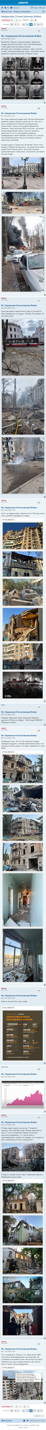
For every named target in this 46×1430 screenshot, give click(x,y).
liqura (3, 705)
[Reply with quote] (39, 30)
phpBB (16, 1425)
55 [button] (27, 24)
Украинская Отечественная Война (21, 16)
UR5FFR (3, 28)
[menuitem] (6, 7)
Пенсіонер (4, 1067)
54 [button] (23, 24)
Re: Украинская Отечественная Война (21, 36)
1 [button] (18, 24)
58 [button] (38, 24)
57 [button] (35, 24)
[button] (12, 24)
